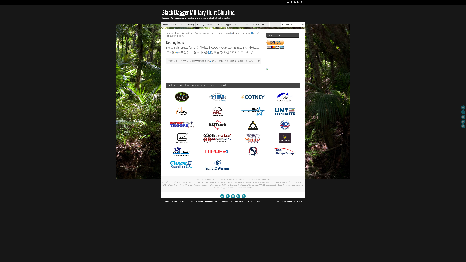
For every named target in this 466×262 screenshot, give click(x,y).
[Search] (303, 24)
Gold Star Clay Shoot (253, 201)
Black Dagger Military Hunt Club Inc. (198, 13)
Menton (234, 201)
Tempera (288, 201)
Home (167, 201)
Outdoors (209, 201)
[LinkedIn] (298, 2)
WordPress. (298, 201)
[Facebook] (291, 2)
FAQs (217, 201)
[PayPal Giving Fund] (301, 2)
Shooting (199, 201)
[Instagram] (295, 2)
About (174, 201)
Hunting (190, 201)
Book (241, 201)
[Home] (167, 33)
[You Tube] (288, 2)
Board (182, 201)
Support (225, 201)
